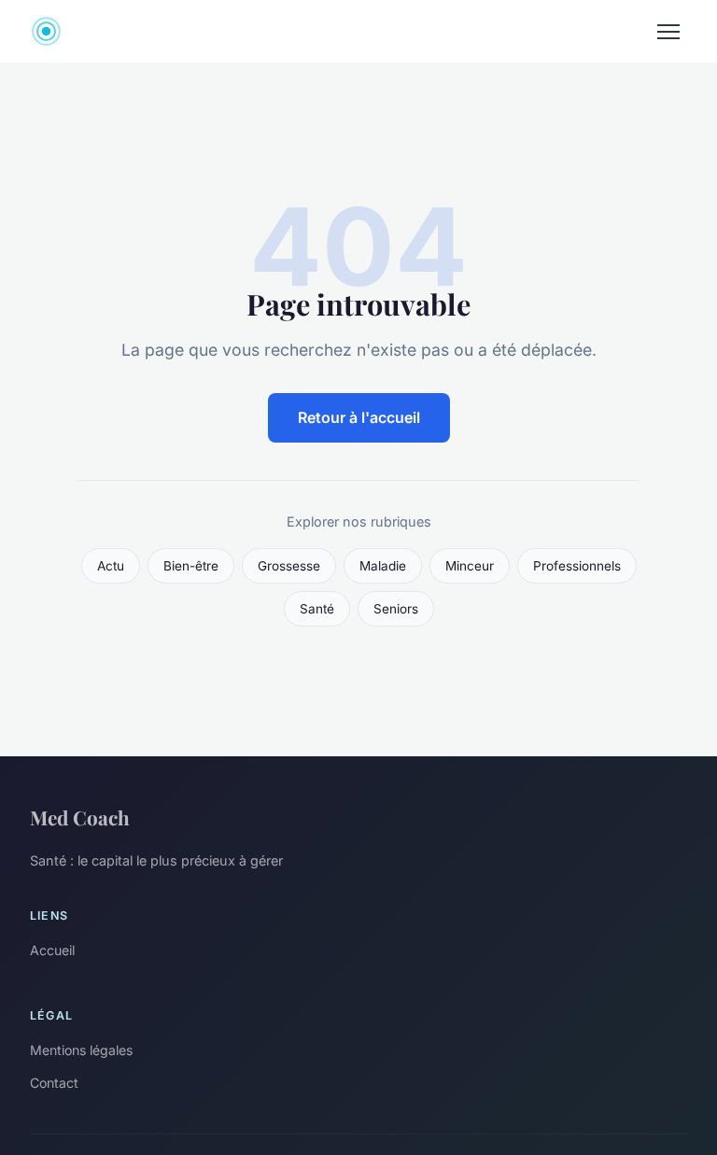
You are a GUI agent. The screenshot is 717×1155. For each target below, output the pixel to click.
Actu (110, 565)
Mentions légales (81, 1050)
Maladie (382, 565)
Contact (54, 1083)
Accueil (52, 950)
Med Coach (80, 817)
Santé (317, 608)
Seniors (395, 608)
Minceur (469, 565)
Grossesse (289, 565)
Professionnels (577, 565)
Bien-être (190, 565)
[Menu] (668, 32)
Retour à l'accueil (359, 417)
